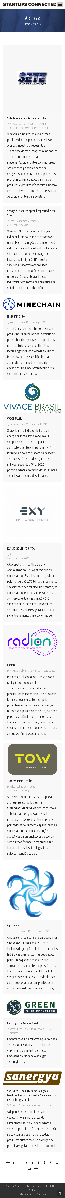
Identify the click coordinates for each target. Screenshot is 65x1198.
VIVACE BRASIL (14, 418)
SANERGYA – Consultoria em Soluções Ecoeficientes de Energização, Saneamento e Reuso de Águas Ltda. (31, 1096)
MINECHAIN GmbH (16, 316)
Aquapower (13, 925)
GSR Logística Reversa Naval (22, 1023)
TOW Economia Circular (19, 781)
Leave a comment (39, 128)
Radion (11, 665)
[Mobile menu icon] (60, 4)
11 (29, 1168)
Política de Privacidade (37, 1186)
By (27, 124)
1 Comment (12, 1033)
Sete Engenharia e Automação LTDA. (27, 118)
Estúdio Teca (40, 1194)
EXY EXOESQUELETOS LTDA (21, 548)
